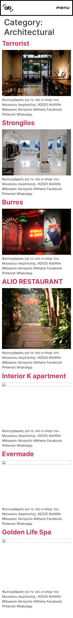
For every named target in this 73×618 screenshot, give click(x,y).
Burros (12, 202)
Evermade (18, 454)
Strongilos (18, 123)
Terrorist (15, 43)
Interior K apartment (34, 376)
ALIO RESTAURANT (32, 281)
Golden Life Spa (26, 532)
